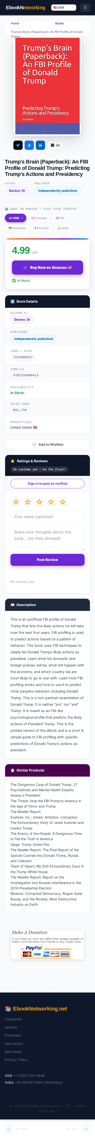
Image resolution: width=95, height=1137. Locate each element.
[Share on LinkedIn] (40, 145)
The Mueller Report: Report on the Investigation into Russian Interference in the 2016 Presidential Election (45, 882)
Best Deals (13, 1052)
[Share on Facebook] (29, 145)
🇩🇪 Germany (17, 228)
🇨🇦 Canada (39, 218)
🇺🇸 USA (14, 218)
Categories (13, 1019)
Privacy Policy (16, 1060)
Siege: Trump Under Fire (29, 844)
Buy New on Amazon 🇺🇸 (47, 267)
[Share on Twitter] (18, 145)
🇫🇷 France (42, 228)
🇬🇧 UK (60, 218)
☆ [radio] (16, 502)
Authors (11, 1027)
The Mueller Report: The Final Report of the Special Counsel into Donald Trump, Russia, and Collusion (44, 855)
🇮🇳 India (63, 228)
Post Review (47, 560)
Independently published (57, 191)
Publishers (13, 1035)
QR (55, 145)
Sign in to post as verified (47, 483)
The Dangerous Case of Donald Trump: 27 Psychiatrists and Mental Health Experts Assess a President (43, 790)
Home (15, 23)
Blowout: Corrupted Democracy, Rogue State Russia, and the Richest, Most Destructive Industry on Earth (46, 898)
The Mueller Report (25, 811)
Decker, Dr (17, 191)
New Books (14, 1043)
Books (59, 23)
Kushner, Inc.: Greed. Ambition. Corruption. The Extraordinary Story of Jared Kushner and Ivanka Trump (47, 822)
